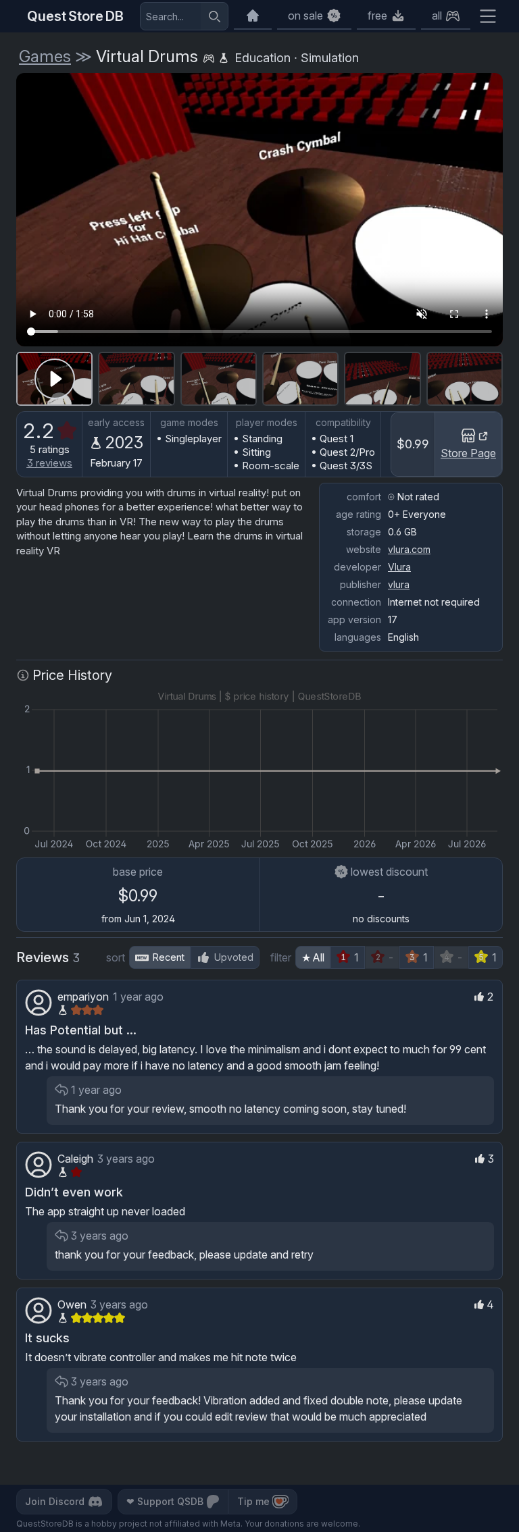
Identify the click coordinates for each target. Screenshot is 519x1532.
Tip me (253, 1501)
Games (45, 56)
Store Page (468, 453)
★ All (312, 957)
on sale (305, 15)
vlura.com (409, 549)
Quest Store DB (75, 16)
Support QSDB (164, 1501)
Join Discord (54, 1501)
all (437, 15)
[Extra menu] (488, 16)
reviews (49, 462)
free (377, 15)
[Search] (214, 16)
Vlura (399, 567)
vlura (399, 584)
